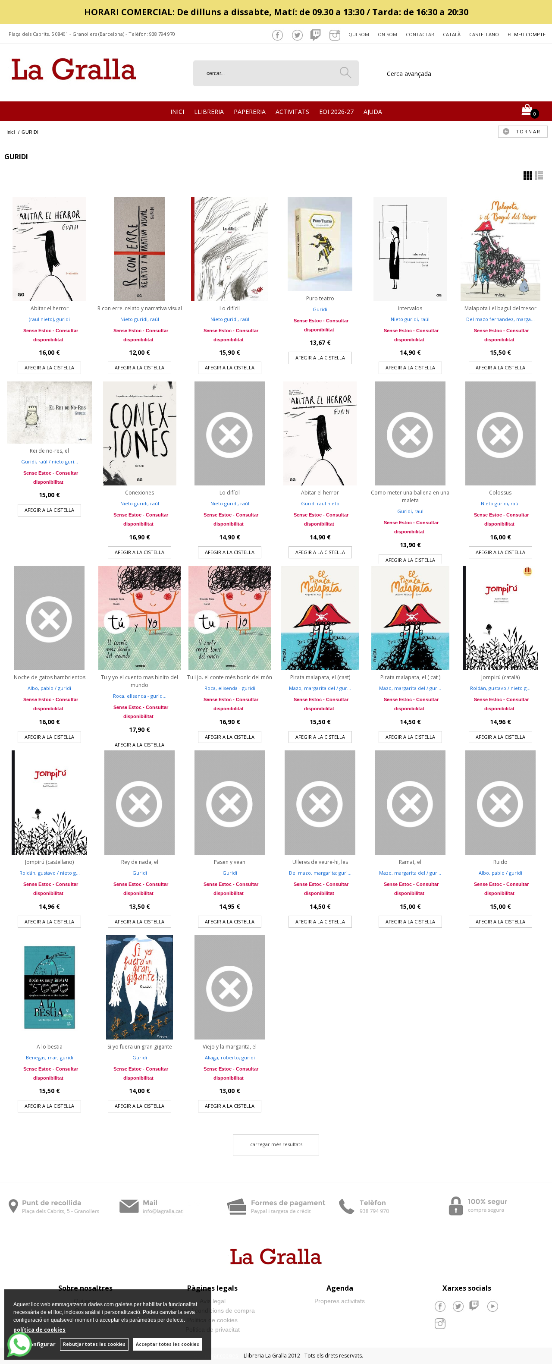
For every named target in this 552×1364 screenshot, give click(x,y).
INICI (177, 111)
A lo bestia (50, 1046)
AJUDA (373, 111)
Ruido (500, 862)
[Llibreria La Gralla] (74, 91)
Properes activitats (339, 1301)
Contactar (420, 34)
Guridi (320, 309)
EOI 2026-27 (336, 111)
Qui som (358, 34)
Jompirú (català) (500, 677)
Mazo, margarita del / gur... (320, 688)
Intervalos (410, 308)
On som (387, 34)
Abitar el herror (50, 308)
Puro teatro (320, 298)
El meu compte (527, 34)
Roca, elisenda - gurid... (139, 696)
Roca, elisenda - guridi (229, 688)
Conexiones (139, 492)
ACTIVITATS (292, 111)
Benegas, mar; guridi (49, 1057)
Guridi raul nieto (320, 503)
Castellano (484, 34)
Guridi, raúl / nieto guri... (49, 461)
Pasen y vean (229, 862)
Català (452, 34)
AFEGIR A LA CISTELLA (49, 367)
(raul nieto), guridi (49, 319)
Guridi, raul (410, 511)
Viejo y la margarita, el (230, 1046)
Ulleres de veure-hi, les (320, 862)
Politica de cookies (212, 1320)
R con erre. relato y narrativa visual (139, 308)
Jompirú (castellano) (49, 862)
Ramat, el (410, 862)
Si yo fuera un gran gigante (139, 1046)
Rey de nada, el (139, 862)
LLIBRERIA (209, 111)
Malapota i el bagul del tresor (500, 308)
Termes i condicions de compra (212, 1310)
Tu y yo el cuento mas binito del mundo (139, 681)
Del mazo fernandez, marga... (500, 319)
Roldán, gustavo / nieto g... (500, 688)
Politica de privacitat (212, 1329)
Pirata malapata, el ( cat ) (410, 677)
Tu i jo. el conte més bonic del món (229, 677)
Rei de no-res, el (49, 450)
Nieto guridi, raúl (139, 319)
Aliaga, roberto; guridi (230, 1057)
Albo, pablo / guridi (49, 688)
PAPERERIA (250, 111)
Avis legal (213, 1301)
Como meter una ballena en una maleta (410, 496)
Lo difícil (230, 308)
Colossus (500, 492)
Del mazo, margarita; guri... (320, 872)
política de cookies (39, 1329)
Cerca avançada (409, 73)
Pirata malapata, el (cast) (320, 677)
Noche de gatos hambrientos (49, 677)
